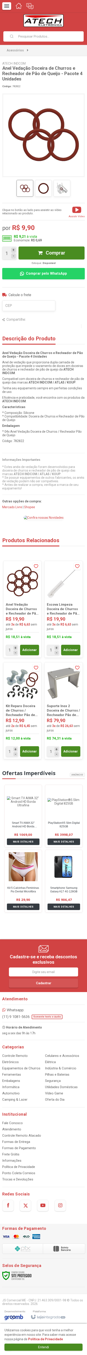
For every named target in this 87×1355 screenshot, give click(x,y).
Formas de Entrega (16, 1142)
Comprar (55, 253)
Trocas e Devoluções (17, 1179)
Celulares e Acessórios (62, 1056)
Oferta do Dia (54, 1100)
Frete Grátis (10, 1154)
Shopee (29, 507)
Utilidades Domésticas (61, 1087)
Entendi (43, 1347)
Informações (11, 1161)
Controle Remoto (15, 1056)
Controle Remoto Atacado (21, 1136)
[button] (77, 211)
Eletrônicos (10, 1062)
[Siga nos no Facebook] (8, 1205)
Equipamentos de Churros (21, 1068)
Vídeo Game (54, 1093)
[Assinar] (43, 983)
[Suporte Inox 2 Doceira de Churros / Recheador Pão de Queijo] (63, 710)
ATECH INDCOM (14, 63)
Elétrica (50, 1062)
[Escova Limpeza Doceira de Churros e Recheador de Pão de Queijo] (63, 609)
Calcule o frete (19, 295)
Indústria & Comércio (60, 1068)
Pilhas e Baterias (57, 1075)
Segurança (53, 1081)
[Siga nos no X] (25, 1205)
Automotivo (11, 1093)
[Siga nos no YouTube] (43, 1205)
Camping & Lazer (14, 1100)
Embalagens (11, 1081)
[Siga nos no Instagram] (60, 1205)
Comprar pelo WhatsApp (46, 273)
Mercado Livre (12, 507)
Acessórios (15, 50)
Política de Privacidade (18, 1167)
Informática (10, 1087)
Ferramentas (11, 1075)
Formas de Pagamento (19, 1148)
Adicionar (29, 650)
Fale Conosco (12, 1123)
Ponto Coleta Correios (18, 1173)
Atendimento (11, 1129)
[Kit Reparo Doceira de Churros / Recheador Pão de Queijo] (22, 710)
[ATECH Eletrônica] (43, 21)
